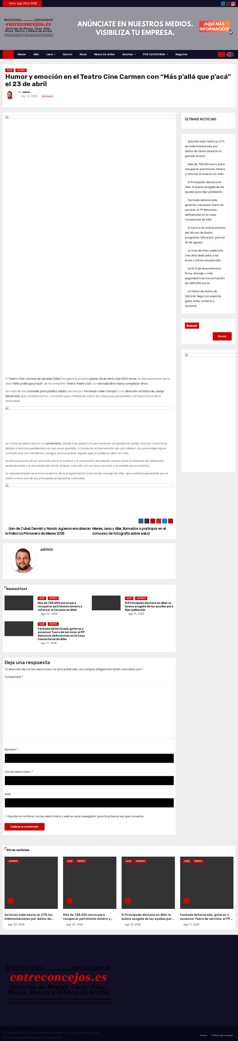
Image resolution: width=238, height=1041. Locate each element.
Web (8, 794)
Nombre (11, 750)
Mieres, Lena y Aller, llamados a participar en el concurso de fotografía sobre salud (129, 531)
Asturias (128, 54)
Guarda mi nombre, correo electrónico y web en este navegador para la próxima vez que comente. (75, 816)
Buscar (192, 325)
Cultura (21, 70)
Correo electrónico (19, 772)
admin (26, 92)
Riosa (83, 54)
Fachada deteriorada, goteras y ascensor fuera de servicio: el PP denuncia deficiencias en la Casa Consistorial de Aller (61, 634)
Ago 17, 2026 (49, 643)
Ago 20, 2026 (49, 614)
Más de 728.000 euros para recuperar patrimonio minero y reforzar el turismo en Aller (60, 606)
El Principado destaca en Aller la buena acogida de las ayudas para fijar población (149, 606)
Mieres (22, 54)
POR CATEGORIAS (154, 54)
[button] (214, 54)
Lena (50, 54)
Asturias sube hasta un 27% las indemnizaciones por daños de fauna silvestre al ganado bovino (30, 919)
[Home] (8, 54)
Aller (36, 54)
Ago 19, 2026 (136, 614)
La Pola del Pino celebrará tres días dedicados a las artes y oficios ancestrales (204, 255)
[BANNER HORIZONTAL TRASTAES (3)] (89, 424)
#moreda (47, 96)
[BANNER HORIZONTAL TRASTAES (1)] (89, 501)
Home (203, 1035)
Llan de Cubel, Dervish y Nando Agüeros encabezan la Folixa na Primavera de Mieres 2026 (48, 531)
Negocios (181, 54)
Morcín (67, 54)
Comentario (14, 677)
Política (53, 598)
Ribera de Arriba (104, 54)
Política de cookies (222, 1035)
